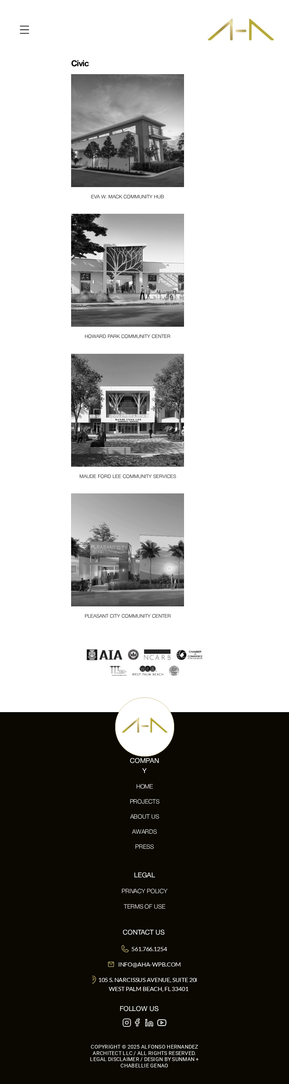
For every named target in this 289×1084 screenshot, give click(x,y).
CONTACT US (143, 933)
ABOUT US (144, 817)
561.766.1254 (149, 948)
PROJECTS (145, 802)
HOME (144, 787)
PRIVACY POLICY (144, 891)
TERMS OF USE (144, 907)
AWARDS (144, 832)
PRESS (144, 847)
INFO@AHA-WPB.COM (149, 964)
